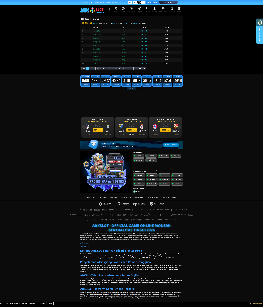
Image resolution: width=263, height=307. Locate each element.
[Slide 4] (133, 134)
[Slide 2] (130, 134)
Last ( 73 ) (142, 68)
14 (131, 68)
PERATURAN (113, 199)
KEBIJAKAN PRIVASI (152, 199)
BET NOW (97, 130)
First (84, 68)
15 (135, 68)
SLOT (123, 12)
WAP (50, 305)
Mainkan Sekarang (171, 144)
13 (128, 68)
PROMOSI (172, 12)
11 (120, 68)
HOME (108, 12)
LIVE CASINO (131, 12)
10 (116, 68)
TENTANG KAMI (91, 199)
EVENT (179, 12)
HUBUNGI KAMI (138, 199)
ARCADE (154, 12)
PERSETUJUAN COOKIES (169, 199)
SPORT (140, 12)
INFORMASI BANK (126, 199)
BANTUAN (103, 199)
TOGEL (116, 12)
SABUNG (147, 12)
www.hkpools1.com (105, 23)
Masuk (149, 2)
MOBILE (42, 305)
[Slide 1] (129, 134)
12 (124, 68)
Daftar (155, 2)
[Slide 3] (132, 134)
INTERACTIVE (163, 12)
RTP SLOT (168, 2)
